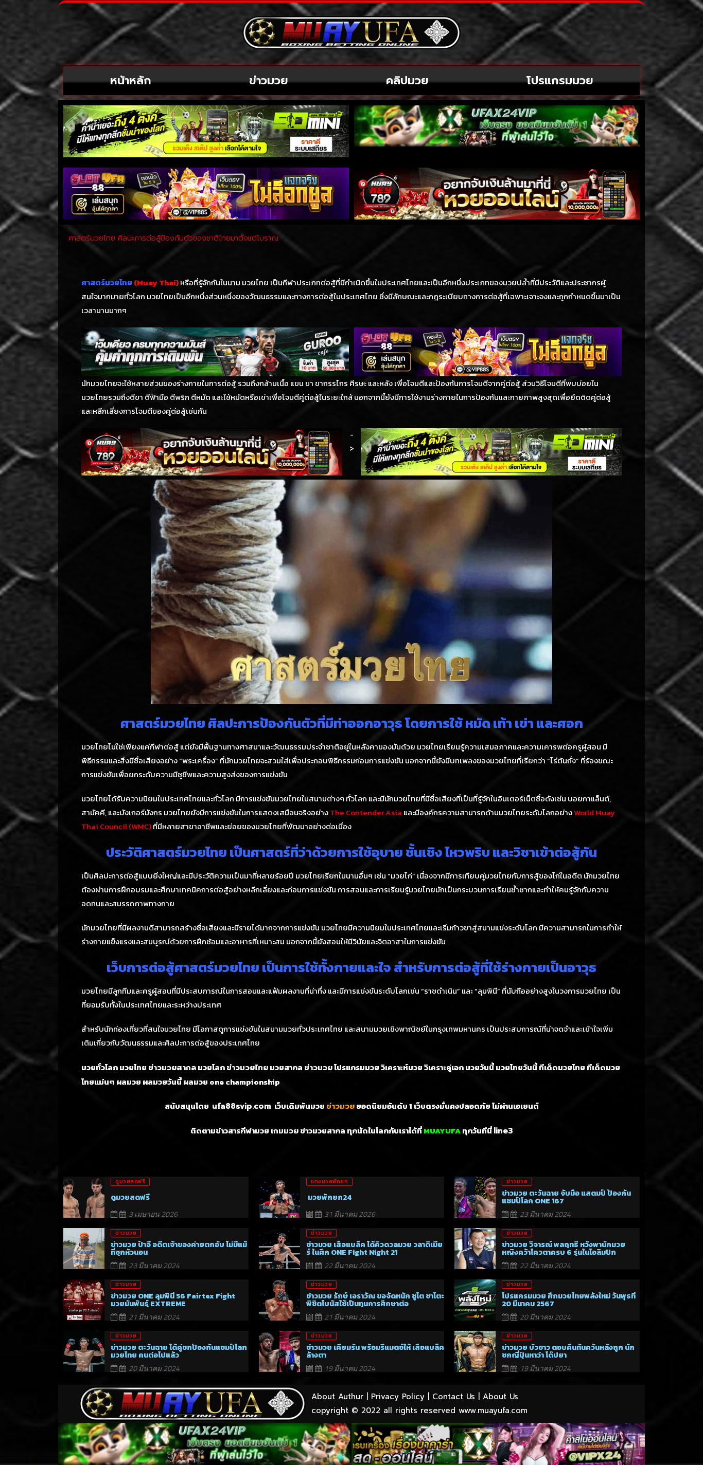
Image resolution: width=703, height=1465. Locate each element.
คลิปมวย (407, 80)
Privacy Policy (398, 1396)
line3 (503, 1131)
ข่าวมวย (268, 80)
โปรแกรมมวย (559, 80)
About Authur (337, 1396)
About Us (500, 1396)
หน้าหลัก (130, 80)
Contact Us (453, 1396)
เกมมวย (284, 1131)
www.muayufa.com (493, 1410)
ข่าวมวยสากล (172, 1067)
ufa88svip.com (241, 1106)
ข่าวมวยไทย (247, 1067)
